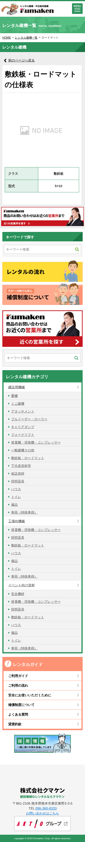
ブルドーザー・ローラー (29, 419)
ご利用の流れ (18, 685)
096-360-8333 (46, 808)
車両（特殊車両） (24, 512)
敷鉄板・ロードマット (27, 458)
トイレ (16, 497)
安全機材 (17, 594)
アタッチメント (22, 411)
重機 (14, 396)
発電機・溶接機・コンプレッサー (36, 442)
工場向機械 (16, 521)
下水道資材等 (21, 466)
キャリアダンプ (22, 427)
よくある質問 (18, 714)
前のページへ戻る (21, 60)
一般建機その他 (22, 450)
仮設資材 (17, 473)
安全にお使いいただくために (29, 695)
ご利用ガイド (18, 676)
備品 (14, 504)
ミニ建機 (17, 403)
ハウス (16, 489)
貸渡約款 (14, 724)
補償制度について (21, 705)
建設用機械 (16, 387)
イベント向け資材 (21, 585)
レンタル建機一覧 (26, 37)
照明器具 (17, 481)
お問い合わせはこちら (42, 813)
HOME (6, 37)
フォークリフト (22, 435)
